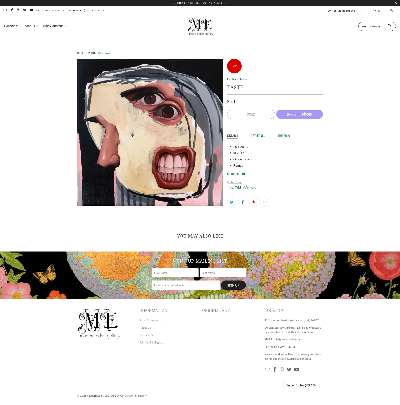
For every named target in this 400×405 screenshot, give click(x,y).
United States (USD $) (342, 10)
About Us (145, 327)
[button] (13, 26)
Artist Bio (258, 135)
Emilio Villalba (236, 79)
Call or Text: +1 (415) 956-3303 (83, 10)
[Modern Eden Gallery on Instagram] (18, 10)
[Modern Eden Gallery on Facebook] (11, 10)
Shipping (284, 135)
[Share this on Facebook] (242, 202)
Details (232, 135)
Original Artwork (245, 187)
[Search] (389, 26)
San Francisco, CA (47, 10)
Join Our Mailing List (152, 342)
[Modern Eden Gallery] (201, 26)
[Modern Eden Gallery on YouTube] (31, 10)
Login (378, 10)
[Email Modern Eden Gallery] (5, 10)
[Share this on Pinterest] (253, 202)
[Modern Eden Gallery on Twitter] (24, 10)
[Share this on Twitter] (231, 202)
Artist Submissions (151, 320)
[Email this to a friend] (264, 202)
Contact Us (146, 335)
